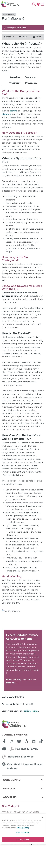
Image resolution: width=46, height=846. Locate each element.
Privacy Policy (23, 828)
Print (38, 37)
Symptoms (30, 77)
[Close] (42, 817)
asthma (13, 111)
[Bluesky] (19, 741)
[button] (34, 4)
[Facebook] (4, 741)
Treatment (14, 83)
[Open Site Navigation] (42, 4)
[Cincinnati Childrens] (23, 724)
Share (24, 37)
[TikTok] (41, 741)
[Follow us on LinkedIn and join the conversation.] (33, 741)
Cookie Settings (23, 832)
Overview (15, 77)
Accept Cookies (23, 839)
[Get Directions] (38, 4)
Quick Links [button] (11, 779)
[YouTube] (4, 749)
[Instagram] (11, 741)
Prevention (31, 83)
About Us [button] (10, 797)
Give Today (9, 806)
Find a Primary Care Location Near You (21, 681)
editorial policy (31, 711)
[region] (23, 829)
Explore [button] (9, 788)
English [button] (8, 37)
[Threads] (26, 741)
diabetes (6, 114)
